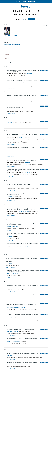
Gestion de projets (7, 44)
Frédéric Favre (15, 331)
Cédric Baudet (29, 73)
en (23, 19)
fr (21, 19)
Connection (31, 19)
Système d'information (15, 44)
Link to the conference (11, 88)
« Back (5, 24)
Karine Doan (27, 211)
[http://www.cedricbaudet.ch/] (44, 25)
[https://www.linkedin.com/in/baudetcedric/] (47, 25)
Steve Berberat (9, 226)
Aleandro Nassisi (9, 307)
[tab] (26, 50)
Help (18, 19)
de (25, 19)
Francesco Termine (22, 287)
